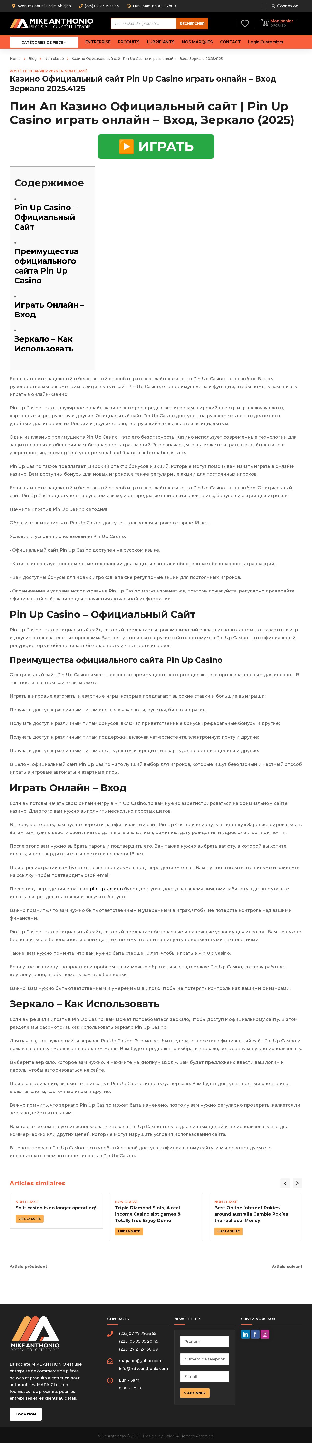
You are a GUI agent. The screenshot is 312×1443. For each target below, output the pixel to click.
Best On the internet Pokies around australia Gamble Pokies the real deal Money (251, 1214)
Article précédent (28, 1267)
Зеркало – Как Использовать (44, 343)
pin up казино (106, 889)
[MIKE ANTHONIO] (51, 23)
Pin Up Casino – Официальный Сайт (45, 217)
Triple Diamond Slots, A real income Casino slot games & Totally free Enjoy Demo (148, 1214)
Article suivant (287, 1267)
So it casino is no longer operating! (56, 1208)
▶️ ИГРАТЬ (156, 147)
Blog (33, 58)
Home (15, 58)
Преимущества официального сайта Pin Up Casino (46, 266)
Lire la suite (30, 1219)
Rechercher (192, 23)
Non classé (54, 58)
